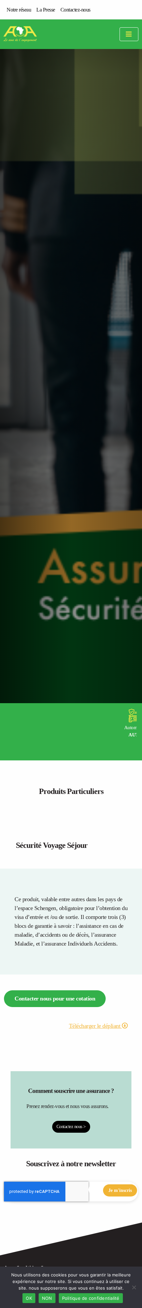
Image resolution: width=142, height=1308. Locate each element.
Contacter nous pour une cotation (55, 998)
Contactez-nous (75, 9)
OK (29, 1298)
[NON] (133, 1287)
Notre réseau (19, 9)
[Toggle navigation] (129, 34)
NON (47, 1298)
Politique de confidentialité (91, 1298)
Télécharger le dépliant (95, 1026)
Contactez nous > (71, 1126)
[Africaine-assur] (28, 34)
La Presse (45, 9)
